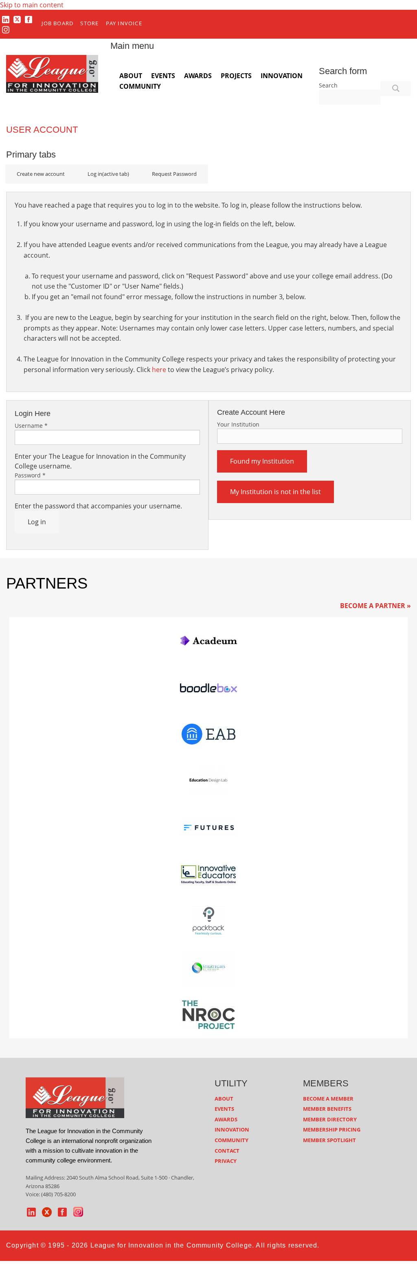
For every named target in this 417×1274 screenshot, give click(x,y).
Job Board (57, 23)
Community (140, 86)
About (130, 75)
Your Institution (238, 424)
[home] (75, 1096)
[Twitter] (17, 19)
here (159, 369)
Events (163, 75)
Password (30, 475)
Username (31, 425)
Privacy (226, 1161)
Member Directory (330, 1119)
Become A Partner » (375, 605)
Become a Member (328, 1098)
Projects (236, 75)
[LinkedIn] (5, 19)
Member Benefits (327, 1108)
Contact (227, 1150)
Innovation (282, 75)
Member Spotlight (329, 1140)
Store (89, 23)
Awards (198, 75)
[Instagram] (5, 29)
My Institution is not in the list (275, 491)
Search (328, 85)
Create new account (41, 173)
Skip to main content (32, 4)
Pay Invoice (124, 23)
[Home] (52, 73)
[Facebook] (28, 19)
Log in (108, 173)
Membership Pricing (331, 1129)
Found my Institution (262, 461)
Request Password (174, 173)
